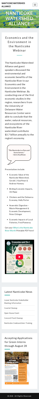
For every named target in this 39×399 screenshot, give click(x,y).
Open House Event (11, 313)
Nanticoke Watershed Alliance (13, 5)
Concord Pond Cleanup (13, 318)
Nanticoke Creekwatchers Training (18, 323)
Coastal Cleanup (10, 308)
